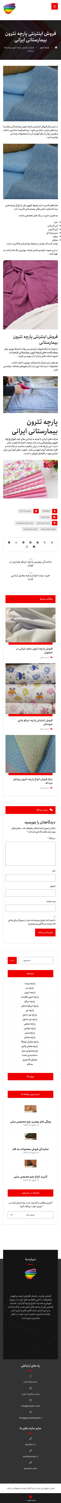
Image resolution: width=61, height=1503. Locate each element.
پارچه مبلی (30, 1033)
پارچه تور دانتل (30, 1015)
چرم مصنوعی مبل (29, 1051)
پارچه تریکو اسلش (29, 1006)
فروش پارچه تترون (30, 529)
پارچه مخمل (30, 1037)
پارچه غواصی (30, 1028)
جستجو (12, 960)
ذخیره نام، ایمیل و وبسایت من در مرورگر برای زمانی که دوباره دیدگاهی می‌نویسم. (32, 922)
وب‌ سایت (51, 901)
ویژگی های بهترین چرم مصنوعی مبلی (30, 1122)
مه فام (30, 1064)
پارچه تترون (45, 517)
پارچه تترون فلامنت (30, 997)
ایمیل (53, 886)
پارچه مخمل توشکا (30, 1042)
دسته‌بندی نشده (30, 1055)
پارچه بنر (30, 988)
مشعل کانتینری (30, 1060)
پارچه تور (30, 1010)
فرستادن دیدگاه (45, 932)
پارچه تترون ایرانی (43, 523)
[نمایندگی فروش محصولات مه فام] (30, 1138)
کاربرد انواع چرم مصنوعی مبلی (30, 1177)
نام (54, 871)
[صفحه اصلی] (56, 47)
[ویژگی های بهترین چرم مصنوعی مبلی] (30, 1111)
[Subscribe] (11, 1215)
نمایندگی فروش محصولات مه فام (30, 1149)
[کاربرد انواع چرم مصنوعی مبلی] (30, 1166)
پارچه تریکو (44, 728)
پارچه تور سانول (29, 1019)
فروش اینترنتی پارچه (48, 529)
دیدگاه (52, 838)
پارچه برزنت (29, 983)
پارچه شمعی (30, 1024)
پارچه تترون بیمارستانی (24, 523)
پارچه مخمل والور (29, 1046)
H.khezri (46, 511)
